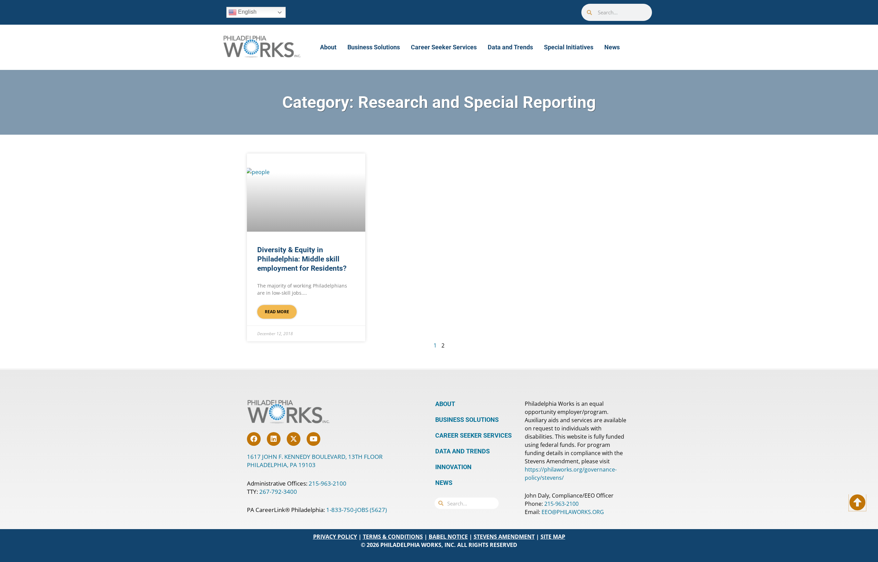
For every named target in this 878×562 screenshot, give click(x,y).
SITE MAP (553, 536)
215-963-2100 (327, 483)
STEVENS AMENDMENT (504, 536)
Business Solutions (373, 47)
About (328, 47)
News (612, 47)
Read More (277, 312)
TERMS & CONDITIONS (393, 536)
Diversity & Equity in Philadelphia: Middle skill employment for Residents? (301, 259)
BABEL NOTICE (448, 536)
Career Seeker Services (444, 47)
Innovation (453, 467)
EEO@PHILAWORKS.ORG (573, 512)
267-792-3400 (278, 492)
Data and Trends (510, 47)
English (247, 12)
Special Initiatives (568, 47)
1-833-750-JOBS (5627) (356, 510)
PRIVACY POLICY (335, 536)
